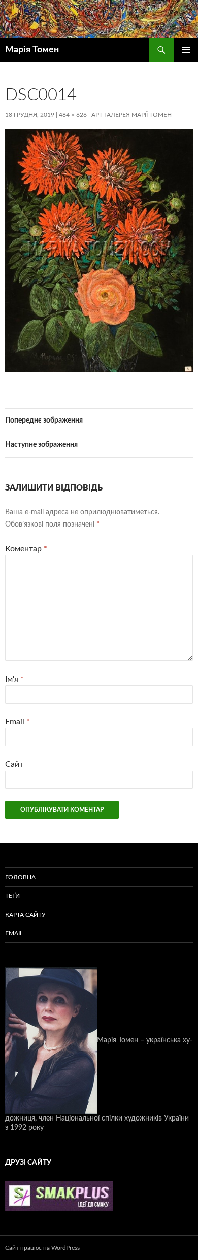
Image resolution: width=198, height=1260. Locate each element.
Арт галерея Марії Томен (131, 115)
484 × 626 (73, 115)
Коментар (26, 549)
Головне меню (186, 50)
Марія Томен (32, 49)
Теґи (12, 896)
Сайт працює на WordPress (42, 1248)
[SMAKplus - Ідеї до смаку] (59, 1195)
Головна (20, 877)
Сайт (14, 764)
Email (17, 722)
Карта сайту (25, 915)
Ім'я (14, 679)
